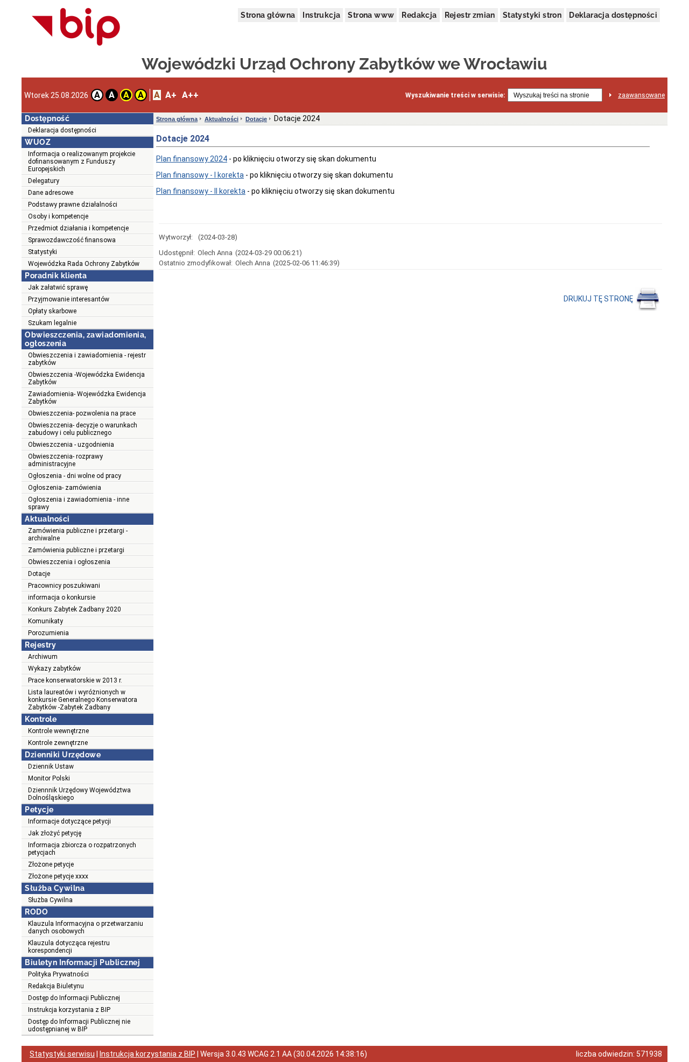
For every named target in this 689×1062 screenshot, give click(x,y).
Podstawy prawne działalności (72, 204)
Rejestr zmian (470, 15)
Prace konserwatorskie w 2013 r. (75, 680)
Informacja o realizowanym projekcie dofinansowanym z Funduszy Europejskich (81, 161)
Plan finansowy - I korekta (200, 175)
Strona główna (268, 15)
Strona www (371, 15)
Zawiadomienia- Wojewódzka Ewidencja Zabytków (87, 397)
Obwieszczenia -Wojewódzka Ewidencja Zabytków (86, 378)
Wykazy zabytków (54, 668)
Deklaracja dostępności (613, 15)
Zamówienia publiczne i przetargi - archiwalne (78, 534)
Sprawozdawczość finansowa (72, 240)
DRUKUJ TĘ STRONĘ (599, 298)
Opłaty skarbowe (52, 311)
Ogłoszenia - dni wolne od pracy (74, 476)
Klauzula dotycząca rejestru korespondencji (69, 946)
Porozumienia (48, 633)
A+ (171, 95)
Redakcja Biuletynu (56, 986)
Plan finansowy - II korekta (200, 191)
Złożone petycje (51, 864)
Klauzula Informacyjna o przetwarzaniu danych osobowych (85, 927)
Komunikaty (45, 621)
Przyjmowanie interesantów (68, 299)
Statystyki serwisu (62, 1054)
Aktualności (221, 119)
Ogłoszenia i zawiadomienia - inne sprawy (78, 503)
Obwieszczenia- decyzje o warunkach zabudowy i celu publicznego (82, 429)
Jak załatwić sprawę (58, 287)
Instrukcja (321, 15)
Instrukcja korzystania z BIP (69, 1010)
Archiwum (43, 656)
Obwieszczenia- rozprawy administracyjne (65, 460)
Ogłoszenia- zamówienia (64, 487)
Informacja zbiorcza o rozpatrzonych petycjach (82, 848)
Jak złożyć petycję (54, 833)
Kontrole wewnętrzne (58, 731)
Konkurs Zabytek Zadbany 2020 (74, 609)
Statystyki (42, 252)
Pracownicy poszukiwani (64, 585)
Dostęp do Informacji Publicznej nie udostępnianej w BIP (79, 1025)
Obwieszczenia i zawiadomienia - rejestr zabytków (87, 359)
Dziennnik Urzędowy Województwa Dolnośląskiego (79, 793)
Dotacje (39, 574)
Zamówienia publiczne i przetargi (76, 550)
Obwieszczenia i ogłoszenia (69, 562)
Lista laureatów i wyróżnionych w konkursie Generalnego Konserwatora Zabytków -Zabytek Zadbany (82, 699)
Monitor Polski (49, 778)
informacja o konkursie (61, 597)
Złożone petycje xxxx (58, 876)
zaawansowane (641, 95)
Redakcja (419, 15)
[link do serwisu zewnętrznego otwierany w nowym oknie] (76, 27)
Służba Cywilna (50, 900)
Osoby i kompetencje (58, 216)
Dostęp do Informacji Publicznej (74, 998)
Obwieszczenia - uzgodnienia (71, 444)
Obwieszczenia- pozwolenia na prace (82, 413)
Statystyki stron (532, 15)
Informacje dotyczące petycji (69, 821)
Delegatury (43, 181)
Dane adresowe (50, 192)
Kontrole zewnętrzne (58, 743)
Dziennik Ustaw (51, 766)
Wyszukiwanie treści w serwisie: (455, 95)
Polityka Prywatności (58, 974)
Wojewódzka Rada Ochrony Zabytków (83, 264)
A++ (190, 95)
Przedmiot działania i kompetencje (78, 228)
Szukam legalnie (52, 323)
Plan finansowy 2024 (191, 158)
